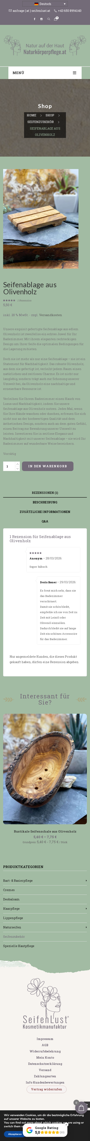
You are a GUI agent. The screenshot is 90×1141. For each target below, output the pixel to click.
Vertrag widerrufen (46, 1089)
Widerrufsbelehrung (45, 1051)
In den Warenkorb (47, 466)
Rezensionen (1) (45, 493)
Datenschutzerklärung (45, 1064)
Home (31, 115)
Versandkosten (50, 315)
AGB (45, 1045)
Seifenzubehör (40, 122)
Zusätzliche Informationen (45, 512)
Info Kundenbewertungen (45, 1082)
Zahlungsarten (45, 1076)
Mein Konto (45, 1057)
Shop (50, 115)
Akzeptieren (15, 1134)
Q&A (45, 521)
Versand (45, 1070)
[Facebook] (34, 19)
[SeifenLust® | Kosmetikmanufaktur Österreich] (45, 45)
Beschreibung (45, 502)
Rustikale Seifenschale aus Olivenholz (45, 831)
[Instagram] (41, 19)
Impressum (45, 1039)
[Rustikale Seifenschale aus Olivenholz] (45, 769)
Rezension (24, 300)
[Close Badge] (66, 1125)
